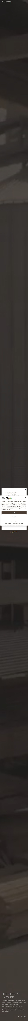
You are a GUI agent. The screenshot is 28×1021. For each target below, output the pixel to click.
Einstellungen (14, 521)
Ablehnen (14, 516)
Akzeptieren (14, 512)
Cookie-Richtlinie (8, 523)
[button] (26, 497)
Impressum (21, 523)
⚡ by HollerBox (14, 531)
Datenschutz (15, 523)
